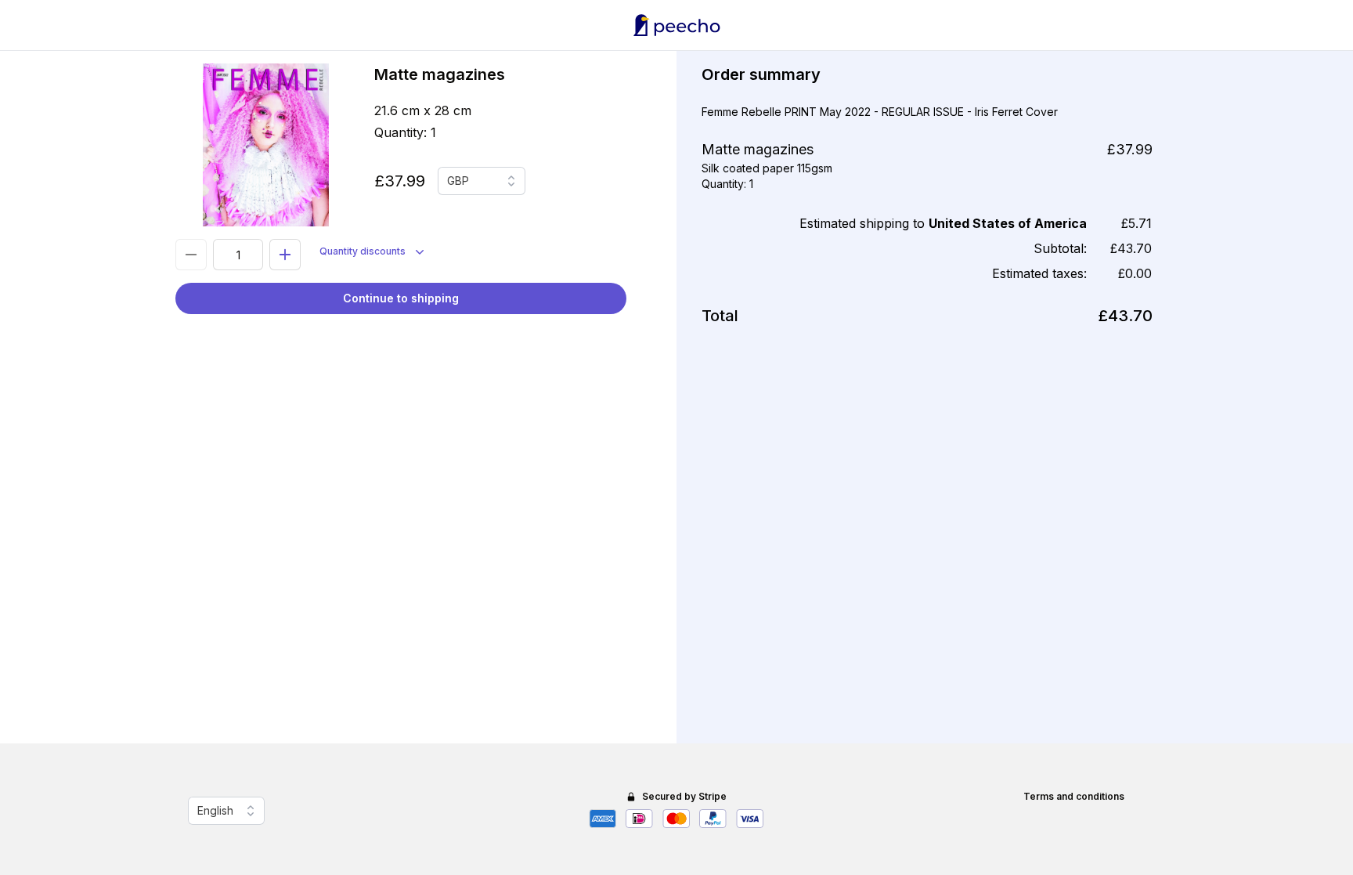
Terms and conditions (1073, 796)
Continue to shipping (401, 298)
